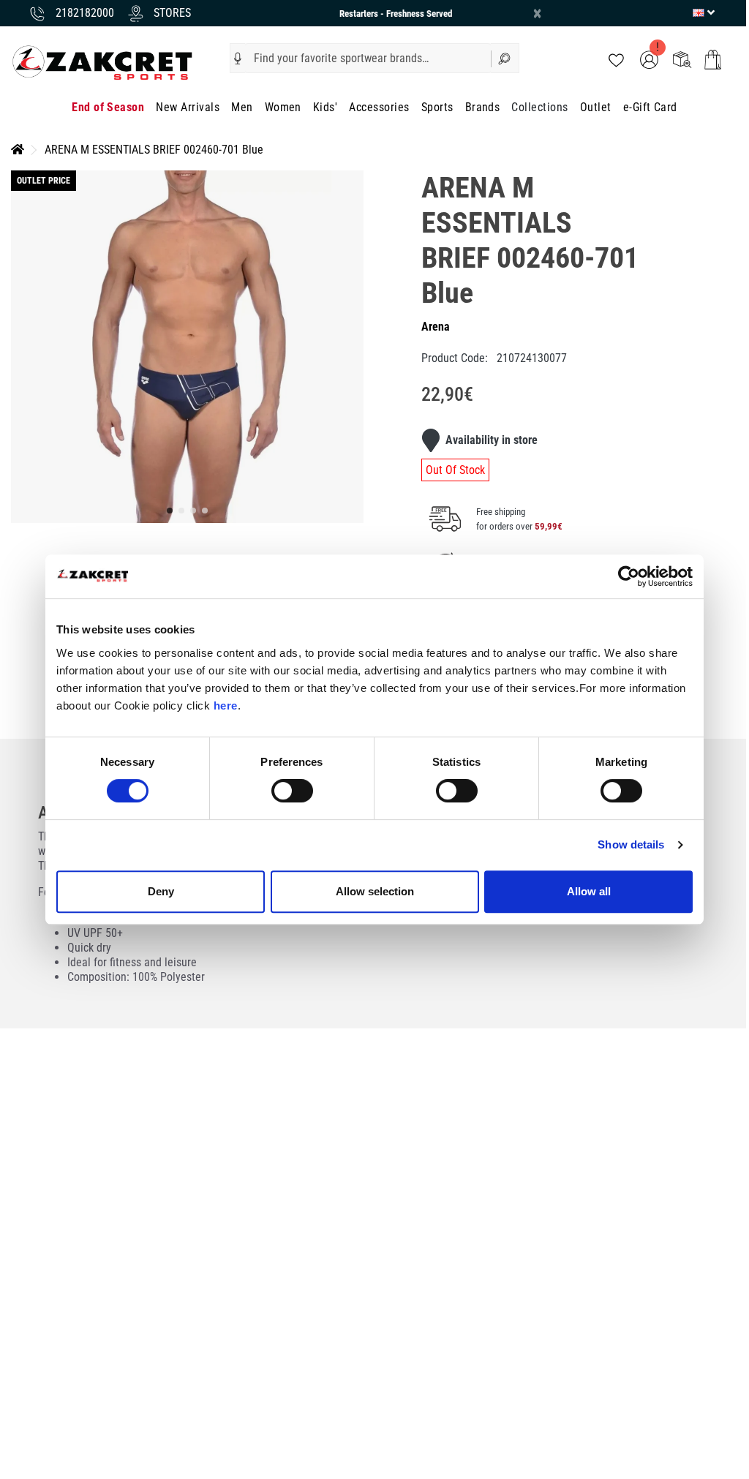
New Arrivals (187, 107)
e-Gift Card (650, 107)
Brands (482, 107)
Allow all (589, 891)
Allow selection (375, 891)
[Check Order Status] (682, 59)
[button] (237, 58)
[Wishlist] (616, 59)
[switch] (292, 790)
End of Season (108, 107)
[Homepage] (17, 150)
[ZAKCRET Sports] (102, 62)
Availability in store (491, 440)
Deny (161, 891)
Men (241, 107)
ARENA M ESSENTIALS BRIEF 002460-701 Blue (154, 150)
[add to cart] (712, 59)
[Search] (505, 58)
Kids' (325, 107)
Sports (437, 107)
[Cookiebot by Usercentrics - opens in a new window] (629, 576)
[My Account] (649, 59)
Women (283, 107)
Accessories (379, 107)
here (226, 705)
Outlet (595, 107)
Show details (631, 844)
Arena (435, 327)
